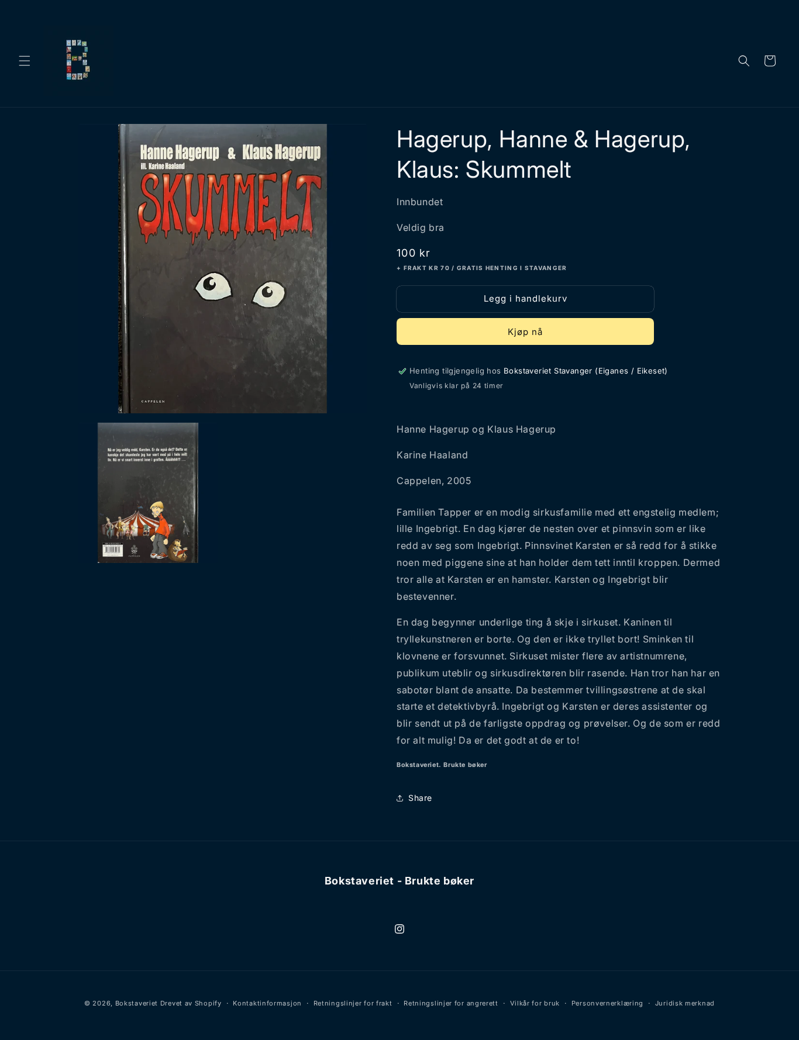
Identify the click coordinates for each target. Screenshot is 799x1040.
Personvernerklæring (607, 1003)
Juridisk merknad (685, 1003)
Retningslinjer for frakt (353, 1003)
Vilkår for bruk (535, 1003)
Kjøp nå (525, 331)
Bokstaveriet (136, 1003)
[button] (24, 61)
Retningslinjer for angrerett (451, 1003)
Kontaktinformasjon (267, 1003)
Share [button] (420, 798)
